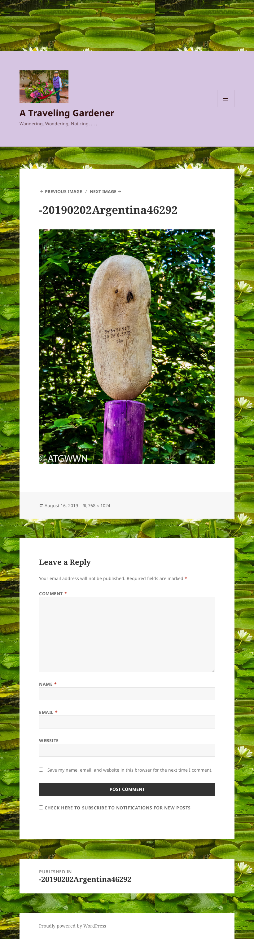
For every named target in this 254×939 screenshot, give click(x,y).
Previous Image (63, 191)
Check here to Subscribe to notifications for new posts (117, 808)
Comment (53, 593)
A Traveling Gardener (67, 113)
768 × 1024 (99, 505)
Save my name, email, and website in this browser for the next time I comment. (129, 770)
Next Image (103, 191)
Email (48, 712)
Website (49, 740)
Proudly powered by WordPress (72, 926)
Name (48, 684)
